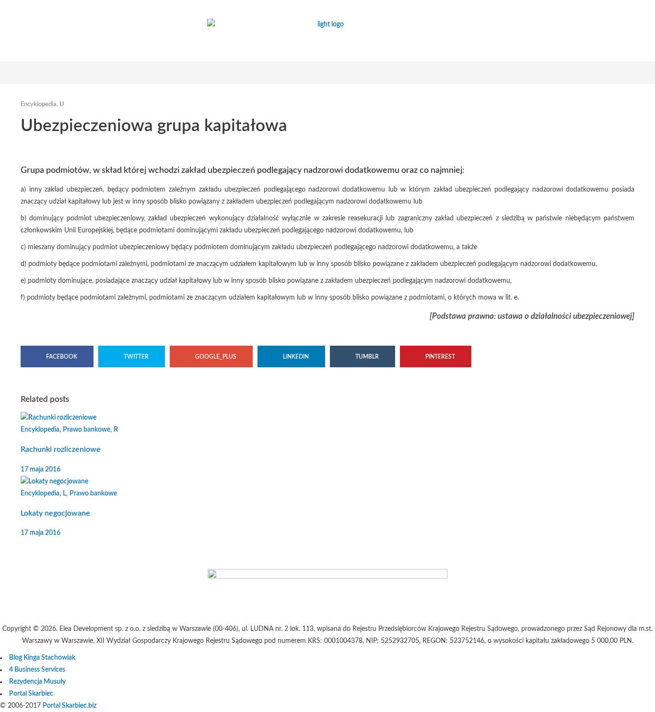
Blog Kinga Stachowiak (42, 657)
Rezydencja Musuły (37, 681)
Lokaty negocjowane (55, 513)
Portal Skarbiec (31, 693)
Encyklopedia (39, 104)
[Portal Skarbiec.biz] (327, 576)
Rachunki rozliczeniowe (61, 449)
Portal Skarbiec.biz (69, 705)
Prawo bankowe (86, 429)
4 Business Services (37, 669)
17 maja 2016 (40, 469)
